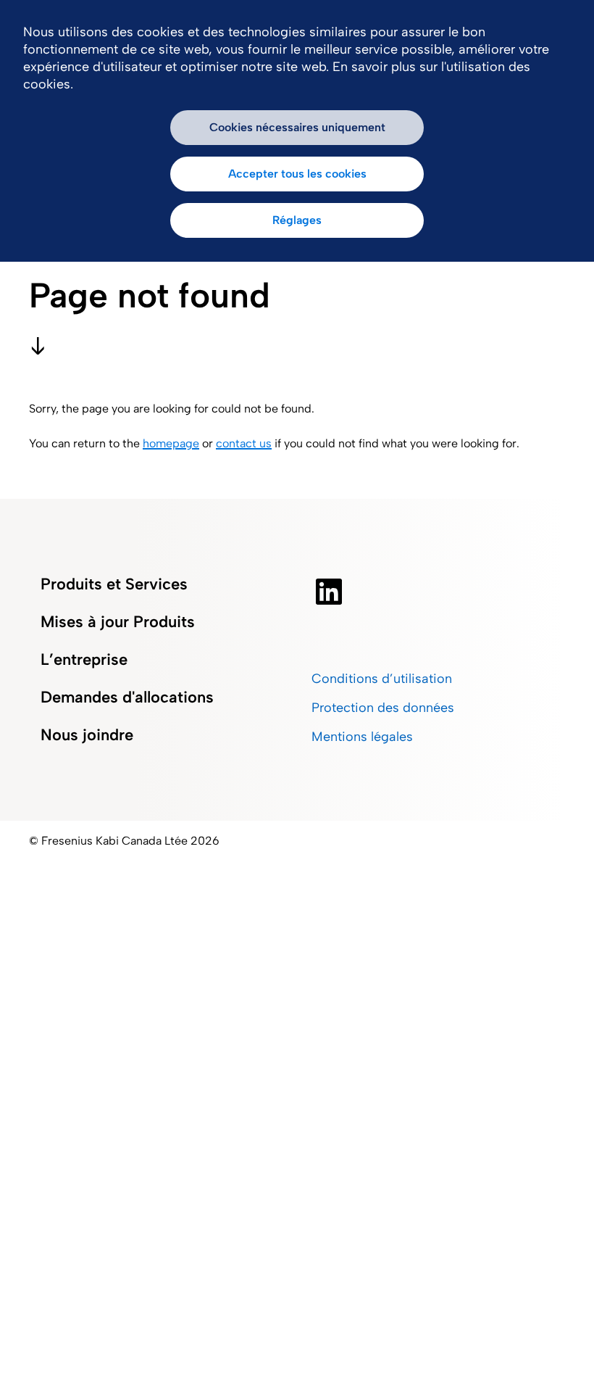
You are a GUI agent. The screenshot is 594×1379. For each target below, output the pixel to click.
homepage (171, 443)
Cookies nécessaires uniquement (297, 127)
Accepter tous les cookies (297, 174)
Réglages (297, 220)
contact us (244, 443)
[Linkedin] (328, 591)
